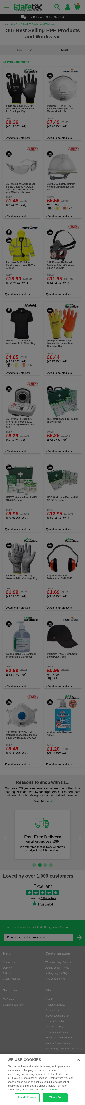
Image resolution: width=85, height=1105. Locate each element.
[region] (42, 1079)
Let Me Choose (27, 1097)
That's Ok (55, 1097)
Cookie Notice (48, 1089)
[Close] (78, 1060)
